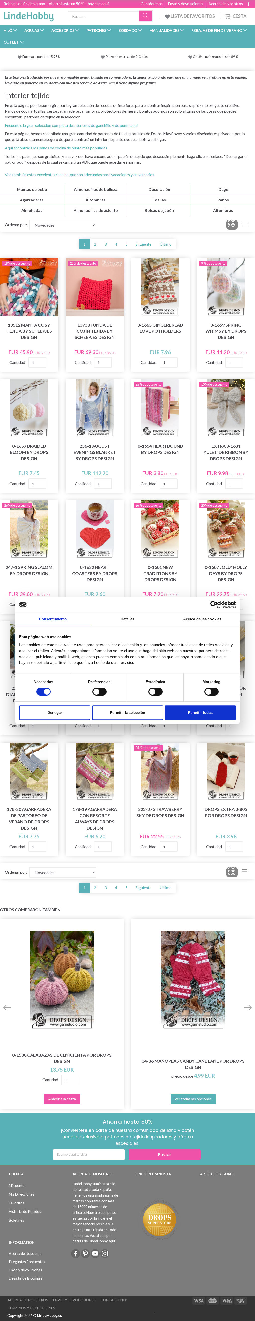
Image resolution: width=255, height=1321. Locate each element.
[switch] (99, 692)
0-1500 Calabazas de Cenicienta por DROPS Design (62, 1058)
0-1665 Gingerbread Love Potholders (160, 328)
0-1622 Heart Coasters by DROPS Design (94, 573)
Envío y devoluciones (185, 3)
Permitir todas (200, 712)
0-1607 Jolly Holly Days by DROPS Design (226, 573)
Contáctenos (152, 3)
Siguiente (143, 244)
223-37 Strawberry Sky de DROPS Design (160, 812)
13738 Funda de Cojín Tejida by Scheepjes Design (95, 331)
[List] (244, 225)
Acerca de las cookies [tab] (202, 619)
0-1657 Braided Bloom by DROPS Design (29, 452)
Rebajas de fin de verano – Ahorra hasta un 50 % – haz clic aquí (56, 3)
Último (166, 244)
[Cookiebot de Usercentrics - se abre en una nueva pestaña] (214, 604)
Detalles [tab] (128, 619)
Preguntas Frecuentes (27, 1262)
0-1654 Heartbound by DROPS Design (160, 449)
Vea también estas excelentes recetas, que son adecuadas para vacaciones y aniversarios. (80, 174)
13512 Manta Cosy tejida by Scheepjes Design (29, 331)
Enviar (164, 1154)
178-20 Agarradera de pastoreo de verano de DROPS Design (29, 818)
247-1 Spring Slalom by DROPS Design (29, 570)
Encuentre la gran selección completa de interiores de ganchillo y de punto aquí (71, 125)
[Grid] (232, 225)
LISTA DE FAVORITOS (193, 16)
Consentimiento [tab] (53, 619)
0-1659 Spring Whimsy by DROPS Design (225, 331)
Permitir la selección (127, 712)
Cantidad (17, 362)
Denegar (54, 712)
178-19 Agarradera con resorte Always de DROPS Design (95, 818)
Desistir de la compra (25, 1278)
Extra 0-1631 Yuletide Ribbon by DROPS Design (225, 452)
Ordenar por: (16, 224)
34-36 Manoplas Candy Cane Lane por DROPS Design (193, 1064)
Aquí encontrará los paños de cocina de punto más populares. (56, 147)
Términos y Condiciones (31, 1308)
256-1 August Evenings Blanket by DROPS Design (95, 452)
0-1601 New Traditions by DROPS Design (160, 573)
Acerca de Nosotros (225, 3)
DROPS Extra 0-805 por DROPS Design (226, 812)
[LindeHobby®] (28, 15)
